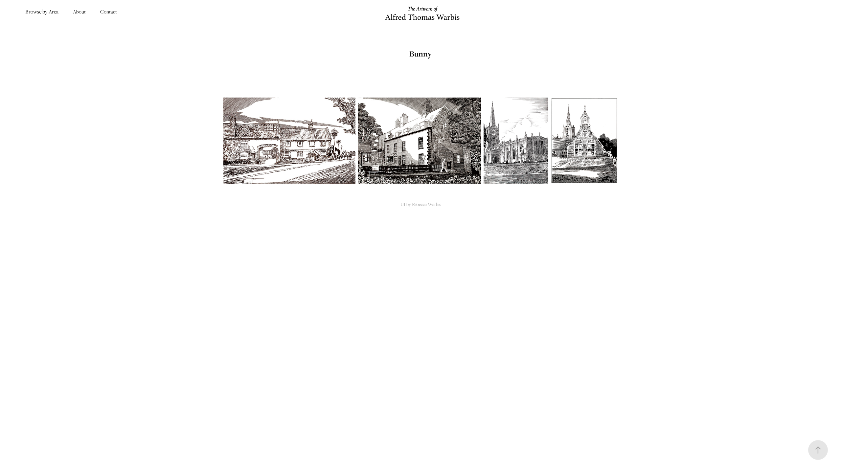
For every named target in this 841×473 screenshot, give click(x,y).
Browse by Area (41, 11)
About (79, 11)
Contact (108, 11)
